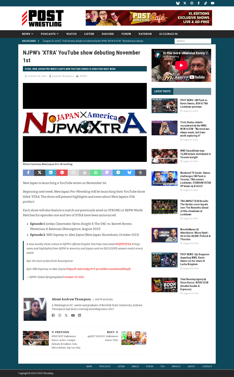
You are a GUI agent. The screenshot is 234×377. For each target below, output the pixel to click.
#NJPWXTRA (123, 244)
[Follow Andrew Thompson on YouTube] (71, 315)
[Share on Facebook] (28, 173)
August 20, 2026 (190, 243)
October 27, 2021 (74, 277)
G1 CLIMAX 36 (168, 34)
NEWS (26, 34)
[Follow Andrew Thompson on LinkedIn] (78, 315)
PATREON (145, 34)
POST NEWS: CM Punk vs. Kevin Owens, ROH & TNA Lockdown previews (194, 103)
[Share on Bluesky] (129, 173)
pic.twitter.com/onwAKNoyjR (113, 269)
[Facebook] (198, 3)
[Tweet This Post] (39, 173)
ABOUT (191, 366)
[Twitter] (185, 3)
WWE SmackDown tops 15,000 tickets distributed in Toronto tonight (195, 154)
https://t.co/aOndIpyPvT (81, 269)
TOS (163, 366)
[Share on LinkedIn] (50, 173)
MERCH (135, 366)
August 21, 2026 (190, 111)
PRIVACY (176, 366)
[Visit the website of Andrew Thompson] (53, 315)
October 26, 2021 (37, 76)
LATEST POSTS (162, 91)
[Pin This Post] (62, 173)
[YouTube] (212, 3)
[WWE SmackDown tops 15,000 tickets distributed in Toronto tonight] (165, 156)
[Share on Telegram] (118, 173)
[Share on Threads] (140, 173)
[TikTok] (205, 3)
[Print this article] (84, 173)
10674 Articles (104, 299)
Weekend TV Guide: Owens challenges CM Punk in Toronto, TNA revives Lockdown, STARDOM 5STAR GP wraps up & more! (195, 179)
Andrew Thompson (63, 76)
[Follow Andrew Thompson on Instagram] (58, 315)
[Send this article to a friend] (73, 173)
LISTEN (89, 34)
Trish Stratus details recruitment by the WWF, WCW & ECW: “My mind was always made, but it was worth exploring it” (195, 129)
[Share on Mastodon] (107, 173)
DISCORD (108, 34)
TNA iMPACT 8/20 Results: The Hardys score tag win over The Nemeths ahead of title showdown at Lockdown (194, 208)
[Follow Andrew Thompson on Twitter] (65, 315)
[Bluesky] (178, 3)
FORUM (126, 34)
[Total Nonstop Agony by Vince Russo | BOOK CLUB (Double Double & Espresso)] (165, 285)
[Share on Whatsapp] (95, 173)
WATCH (71, 34)
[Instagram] (191, 3)
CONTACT (207, 366)
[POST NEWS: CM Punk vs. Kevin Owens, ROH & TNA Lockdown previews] (165, 106)
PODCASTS (48, 34)
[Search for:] (193, 41)
